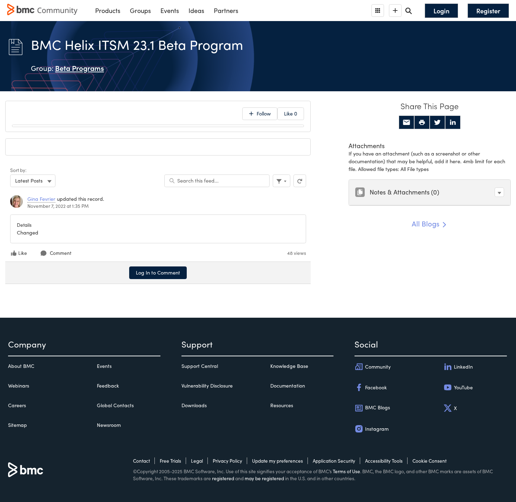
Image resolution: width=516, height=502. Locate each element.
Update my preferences (277, 460)
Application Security (334, 460)
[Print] (422, 122)
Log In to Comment (158, 272)
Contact (141, 460)
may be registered (264, 478)
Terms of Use (346, 471)
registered (223, 478)
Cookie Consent (429, 460)
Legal (197, 460)
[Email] (406, 122)
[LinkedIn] (452, 122)
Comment (60, 253)
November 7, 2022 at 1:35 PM (58, 206)
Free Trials (170, 460)
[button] (499, 192)
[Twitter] (437, 122)
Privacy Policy (227, 460)
